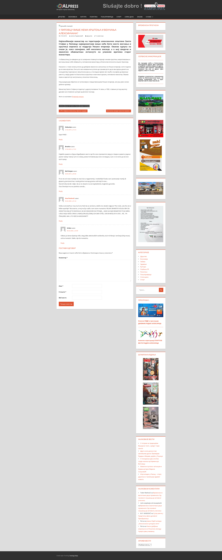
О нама (148, 17)
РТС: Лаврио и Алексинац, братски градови (74, 111)
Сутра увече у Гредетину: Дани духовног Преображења (150, 516)
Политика (93, 17)
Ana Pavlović (69, 198)
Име (61, 286)
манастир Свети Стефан (72, 106)
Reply (61, 139)
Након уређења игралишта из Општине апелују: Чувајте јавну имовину (149, 528)
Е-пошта (62, 292)
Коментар (63, 258)
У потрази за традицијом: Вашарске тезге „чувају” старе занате (148, 445)
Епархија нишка (78, 97)
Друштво (61, 17)
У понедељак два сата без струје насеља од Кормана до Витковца (148, 461)
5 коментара (100, 36)
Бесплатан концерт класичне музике (118, 111)
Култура (83, 17)
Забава (140, 17)
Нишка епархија (84, 106)
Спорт (119, 17)
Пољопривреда (107, 17)
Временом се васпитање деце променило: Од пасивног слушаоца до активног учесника (150, 508)
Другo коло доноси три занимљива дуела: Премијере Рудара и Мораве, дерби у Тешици (150, 453)
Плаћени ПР (144, 269)
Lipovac (61, 106)
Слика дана (129, 17)
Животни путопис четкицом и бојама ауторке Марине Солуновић (150, 469)
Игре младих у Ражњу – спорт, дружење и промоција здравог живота (150, 476)
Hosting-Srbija (73, 555)
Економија (72, 17)
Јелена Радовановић (77, 36)
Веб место (63, 298)
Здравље (143, 264)
